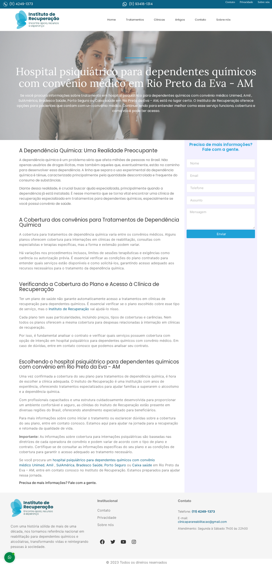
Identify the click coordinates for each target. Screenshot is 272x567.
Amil (49, 465)
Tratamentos (135, 19)
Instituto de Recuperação (69, 309)
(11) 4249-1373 (21, 3)
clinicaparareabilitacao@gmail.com (202, 521)
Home (111, 19)
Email (190, 169)
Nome (191, 157)
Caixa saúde (142, 465)
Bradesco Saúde (89, 465)
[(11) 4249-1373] (5, 4)
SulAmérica (65, 465)
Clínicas (159, 19)
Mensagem (195, 206)
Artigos (180, 19)
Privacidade (246, 2)
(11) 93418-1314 (141, 3)
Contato (230, 2)
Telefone (193, 182)
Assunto (192, 194)
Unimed (38, 465)
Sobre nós (264, 2)
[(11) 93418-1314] (124, 4)
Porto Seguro (115, 465)
